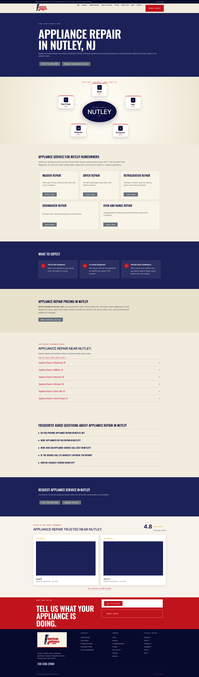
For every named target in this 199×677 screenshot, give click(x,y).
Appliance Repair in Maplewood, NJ (99, 362)
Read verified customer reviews (99, 588)
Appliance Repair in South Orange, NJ (99, 398)
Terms (161, 674)
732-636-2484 (160, 1)
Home (78, 5)
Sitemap (115, 653)
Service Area (125, 5)
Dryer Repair (85, 640)
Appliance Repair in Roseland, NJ (99, 384)
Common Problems (94, 5)
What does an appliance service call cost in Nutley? (66, 447)
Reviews (139, 5)
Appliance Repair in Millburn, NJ (99, 369)
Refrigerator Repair (87, 644)
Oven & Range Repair (87, 650)
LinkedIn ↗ (147, 637)
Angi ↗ (146, 653)
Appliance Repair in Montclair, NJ (99, 376)
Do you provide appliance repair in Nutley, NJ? (63, 432)
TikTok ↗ (146, 640)
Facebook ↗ (148, 644)
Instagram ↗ (148, 647)
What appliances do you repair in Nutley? (61, 440)
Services (84, 5)
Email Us (115, 656)
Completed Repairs (106, 5)
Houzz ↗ (146, 650)
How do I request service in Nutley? (58, 462)
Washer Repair (85, 637)
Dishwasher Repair (86, 647)
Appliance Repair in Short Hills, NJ (99, 391)
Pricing (116, 5)
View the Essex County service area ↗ (52, 357)
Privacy (156, 674)
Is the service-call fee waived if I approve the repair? (66, 455)
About (132, 5)
